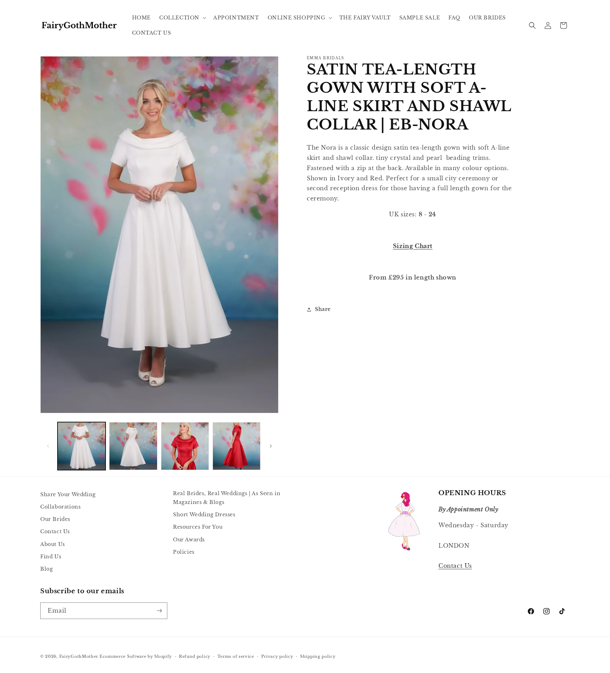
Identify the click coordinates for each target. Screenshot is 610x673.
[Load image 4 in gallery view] (237, 446)
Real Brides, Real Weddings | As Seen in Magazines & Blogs (226, 497)
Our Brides (55, 519)
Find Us (50, 556)
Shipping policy (318, 656)
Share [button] (323, 309)
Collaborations (60, 507)
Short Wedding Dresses (204, 514)
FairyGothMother (78, 656)
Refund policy (194, 656)
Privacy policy (277, 656)
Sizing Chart (412, 245)
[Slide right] (271, 446)
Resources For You (197, 527)
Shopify (163, 656)
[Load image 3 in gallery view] (185, 446)
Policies (184, 552)
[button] (182, 17)
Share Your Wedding (68, 494)
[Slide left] (48, 446)
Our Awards (189, 539)
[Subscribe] (159, 610)
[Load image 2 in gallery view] (133, 446)
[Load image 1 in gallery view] (82, 446)
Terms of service (235, 656)
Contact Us (55, 531)
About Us (52, 544)
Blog (46, 569)
